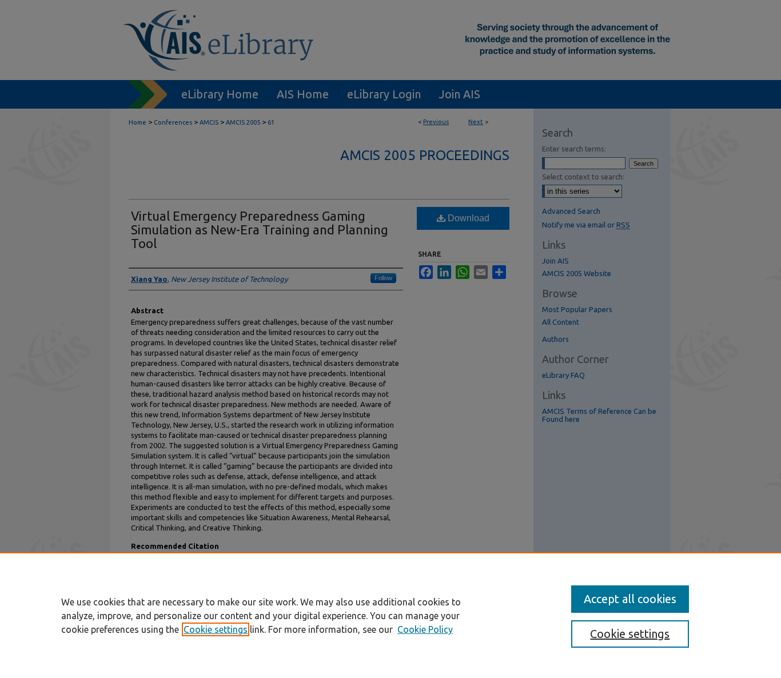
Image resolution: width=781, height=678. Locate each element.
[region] (390, 615)
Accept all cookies (630, 598)
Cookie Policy (425, 629)
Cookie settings (216, 629)
